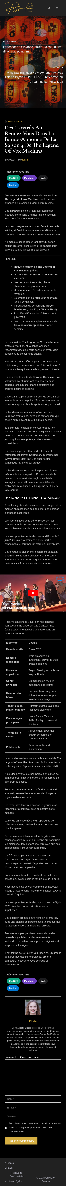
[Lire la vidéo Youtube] (33, 593)
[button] (49, 8)
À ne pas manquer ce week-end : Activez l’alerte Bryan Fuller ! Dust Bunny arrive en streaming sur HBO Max (34, 77)
